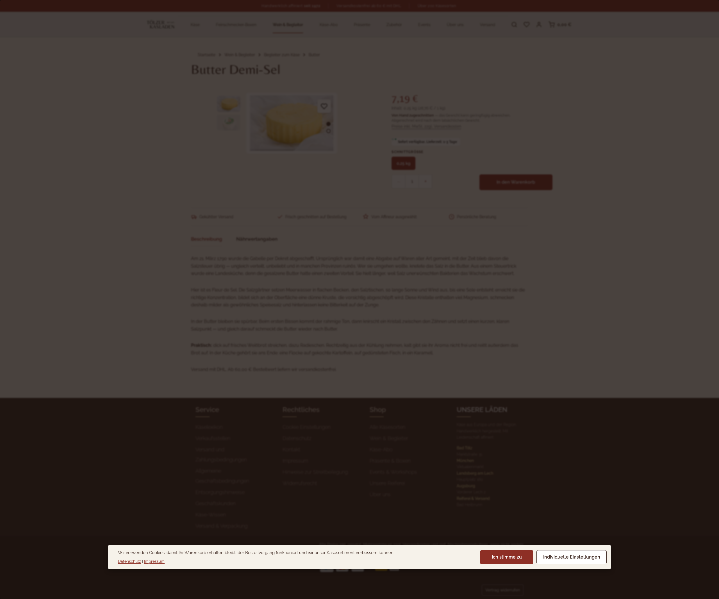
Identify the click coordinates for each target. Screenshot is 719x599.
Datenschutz (129, 561)
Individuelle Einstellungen (571, 557)
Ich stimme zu (507, 557)
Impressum (154, 561)
